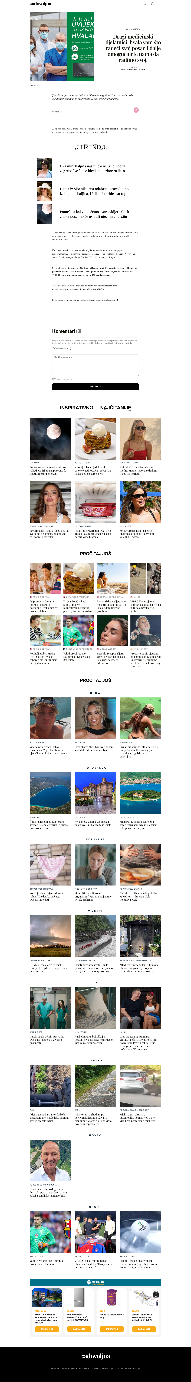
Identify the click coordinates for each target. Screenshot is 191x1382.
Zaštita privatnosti (100, 1369)
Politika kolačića (132, 1369)
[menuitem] (152, 4)
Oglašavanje (117, 1369)
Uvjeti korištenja (69, 1369)
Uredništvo (84, 1369)
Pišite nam (55, 1369)
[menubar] (153, 4)
